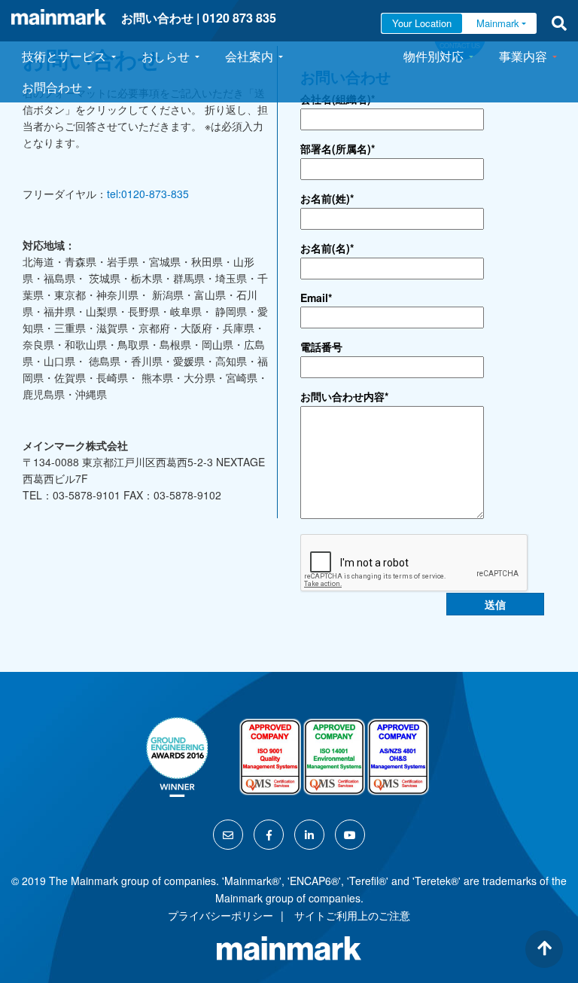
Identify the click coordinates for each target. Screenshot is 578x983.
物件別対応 (433, 56)
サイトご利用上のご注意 (352, 915)
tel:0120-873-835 (148, 193)
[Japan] (58, 17)
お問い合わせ (157, 17)
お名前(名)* (327, 247)
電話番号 (321, 346)
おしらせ (165, 56)
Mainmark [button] (497, 23)
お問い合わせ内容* (344, 396)
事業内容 (523, 56)
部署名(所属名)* (337, 148)
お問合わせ (52, 87)
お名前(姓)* (327, 198)
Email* (316, 297)
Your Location (422, 23)
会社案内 (249, 56)
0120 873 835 (239, 17)
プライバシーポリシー (220, 915)
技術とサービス (64, 56)
